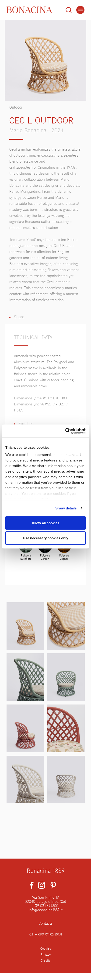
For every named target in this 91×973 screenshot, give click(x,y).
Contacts (45, 924)
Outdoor (15, 108)
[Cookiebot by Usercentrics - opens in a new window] (65, 431)
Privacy (46, 954)
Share (19, 317)
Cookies (45, 948)
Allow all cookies (45, 523)
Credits (45, 960)
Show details (66, 508)
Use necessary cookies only (45, 538)
